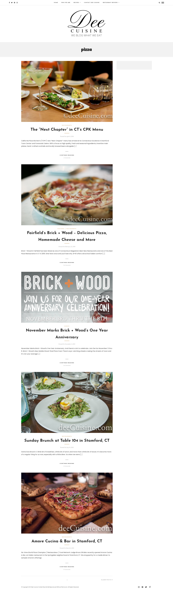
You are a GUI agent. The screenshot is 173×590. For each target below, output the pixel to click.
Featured (60, 228)
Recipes (76, 2)
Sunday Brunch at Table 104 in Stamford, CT (67, 441)
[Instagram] (17, 2)
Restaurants (67, 125)
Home (56, 2)
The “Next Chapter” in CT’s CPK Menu (67, 130)
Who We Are (65, 2)
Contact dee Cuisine (91, 2)
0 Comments (66, 466)
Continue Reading (67, 155)
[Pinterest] (14, 2)
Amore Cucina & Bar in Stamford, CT (67, 541)
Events (66, 326)
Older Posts (106, 579)
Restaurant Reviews (110, 2)
